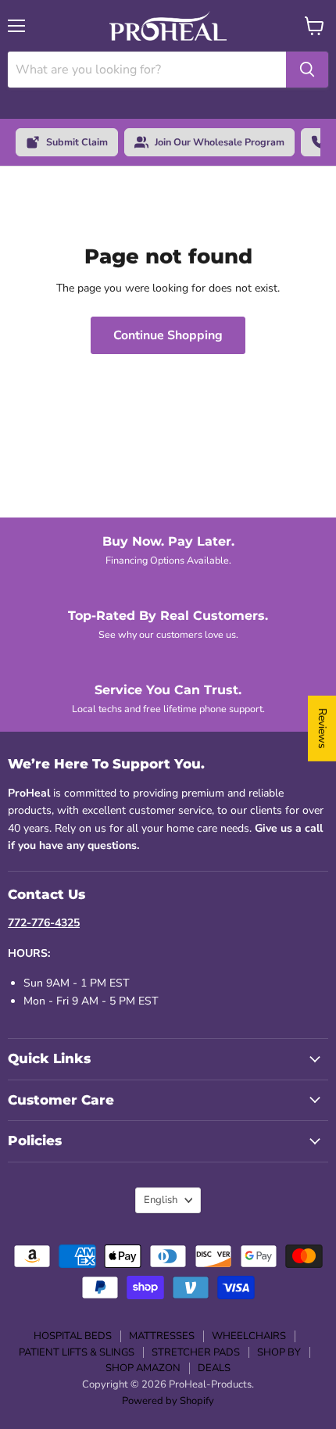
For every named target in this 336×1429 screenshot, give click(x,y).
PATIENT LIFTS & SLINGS (76, 1352)
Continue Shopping (168, 335)
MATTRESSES (162, 1336)
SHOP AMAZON (143, 1368)
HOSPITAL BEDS (73, 1336)
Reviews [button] (322, 728)
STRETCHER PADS (196, 1352)
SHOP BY (279, 1352)
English (160, 1200)
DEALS (214, 1368)
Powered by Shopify (168, 1401)
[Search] (307, 70)
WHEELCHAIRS (249, 1336)
